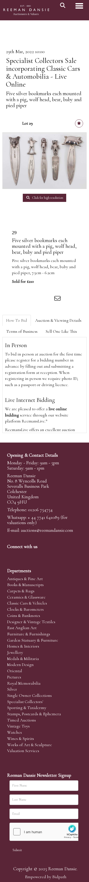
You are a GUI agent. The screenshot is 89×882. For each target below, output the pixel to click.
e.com (47, 530)
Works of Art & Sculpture (29, 744)
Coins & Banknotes (23, 615)
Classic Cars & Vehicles (27, 603)
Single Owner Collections (29, 695)
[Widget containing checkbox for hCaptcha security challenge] (45, 832)
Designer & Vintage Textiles (31, 621)
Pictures (14, 677)
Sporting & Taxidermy (26, 707)
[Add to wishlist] (79, 123)
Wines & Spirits (20, 738)
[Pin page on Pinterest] (38, 299)
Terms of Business (21, 331)
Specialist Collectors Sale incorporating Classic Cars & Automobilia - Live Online (43, 72)
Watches (14, 732)
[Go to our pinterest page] (31, 554)
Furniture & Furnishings (28, 634)
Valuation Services (23, 750)
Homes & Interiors (23, 646)
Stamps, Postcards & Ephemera (34, 713)
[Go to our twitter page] (21, 554)
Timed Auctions (21, 720)
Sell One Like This (61, 331)
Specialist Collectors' (25, 701)
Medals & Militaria (23, 658)
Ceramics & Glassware (26, 597)
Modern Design (20, 664)
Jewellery (15, 652)
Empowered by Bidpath (45, 876)
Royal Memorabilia (24, 683)
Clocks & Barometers (25, 609)
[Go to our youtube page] (41, 554)
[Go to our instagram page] (48, 299)
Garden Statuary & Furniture (32, 640)
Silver (12, 689)
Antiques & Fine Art (25, 578)
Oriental (14, 670)
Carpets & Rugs (20, 591)
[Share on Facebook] (18, 299)
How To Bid (16, 320)
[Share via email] (58, 299)
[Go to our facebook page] (11, 554)
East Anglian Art (22, 627)
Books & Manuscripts (25, 584)
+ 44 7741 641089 (43, 517)
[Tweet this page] (28, 299)
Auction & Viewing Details (58, 320)
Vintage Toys (18, 726)
